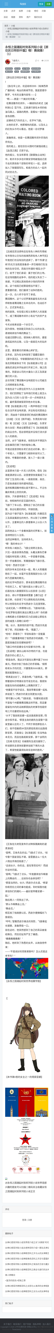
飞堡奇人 (16, 60)
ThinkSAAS (16, 1330)
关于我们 (7, 1324)
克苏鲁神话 (36, 71)
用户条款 (27, 1324)
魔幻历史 (9, 71)
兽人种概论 (10, 1275)
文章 (6, 11)
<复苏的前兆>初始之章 (15, 1280)
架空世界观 (36, 68)
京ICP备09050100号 (45, 1327)
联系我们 (17, 1324)
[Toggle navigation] (6, 4)
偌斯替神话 (25, 71)
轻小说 (17, 68)
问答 (44, 11)
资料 (21, 17)
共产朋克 (26, 68)
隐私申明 (37, 1324)
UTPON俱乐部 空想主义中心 (26, 1327)
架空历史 (9, 68)
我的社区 (38, 17)
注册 (48, 4)
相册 (13, 17)
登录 (41, 4)
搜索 (24, 4)
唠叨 (36, 11)
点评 (13, 11)
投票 (21, 11)
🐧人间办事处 (52, 523)
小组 (28, 11)
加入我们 (47, 1324)
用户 (28, 17)
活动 (6, 17)
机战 (16, 71)
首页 (6, 26)
